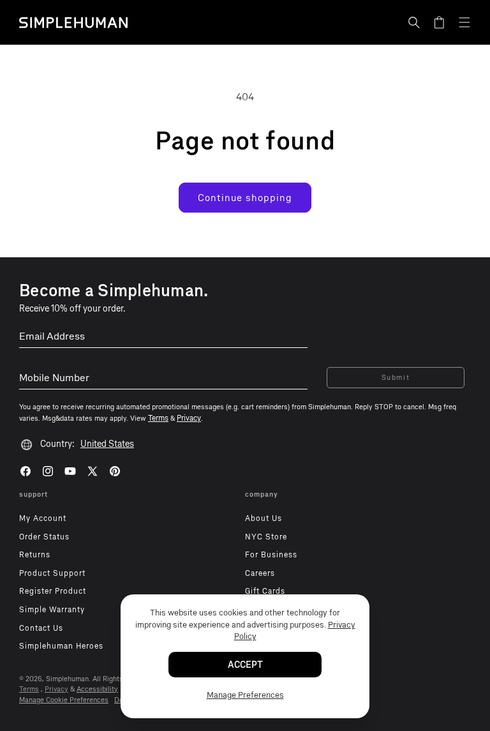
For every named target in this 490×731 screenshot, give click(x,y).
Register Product (52, 591)
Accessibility (97, 689)
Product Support (52, 573)
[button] (414, 22)
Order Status (44, 536)
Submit (396, 377)
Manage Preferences (245, 695)
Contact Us (41, 628)
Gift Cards (265, 591)
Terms (29, 689)
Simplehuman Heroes (61, 646)
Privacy (56, 689)
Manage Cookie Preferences (63, 700)
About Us (263, 518)
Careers (260, 573)
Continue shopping (245, 198)
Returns (34, 554)
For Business (271, 554)
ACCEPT (245, 664)
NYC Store (266, 536)
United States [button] (107, 444)
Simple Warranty (52, 609)
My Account (42, 518)
